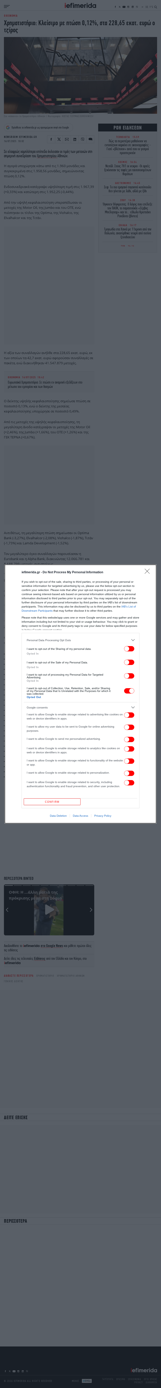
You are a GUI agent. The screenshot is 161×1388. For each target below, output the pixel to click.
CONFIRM (52, 801)
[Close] (148, 572)
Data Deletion (58, 815)
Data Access (80, 815)
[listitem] (80, 640)
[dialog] (80, 694)
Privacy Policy (102, 815)
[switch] (129, 648)
